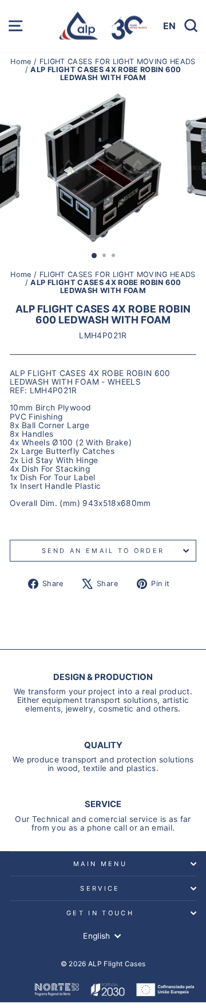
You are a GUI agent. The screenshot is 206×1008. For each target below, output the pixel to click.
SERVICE (100, 888)
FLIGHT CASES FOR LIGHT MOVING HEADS (117, 61)
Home (22, 61)
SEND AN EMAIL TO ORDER (103, 551)
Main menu (100, 864)
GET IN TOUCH (100, 913)
